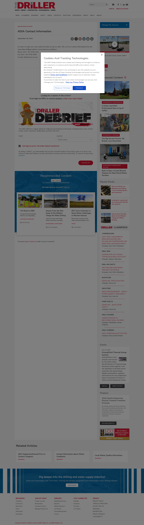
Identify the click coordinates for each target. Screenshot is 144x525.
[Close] (102, 55)
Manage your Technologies (63, 88)
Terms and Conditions (58, 75)
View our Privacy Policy (75, 82)
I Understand (79, 88)
